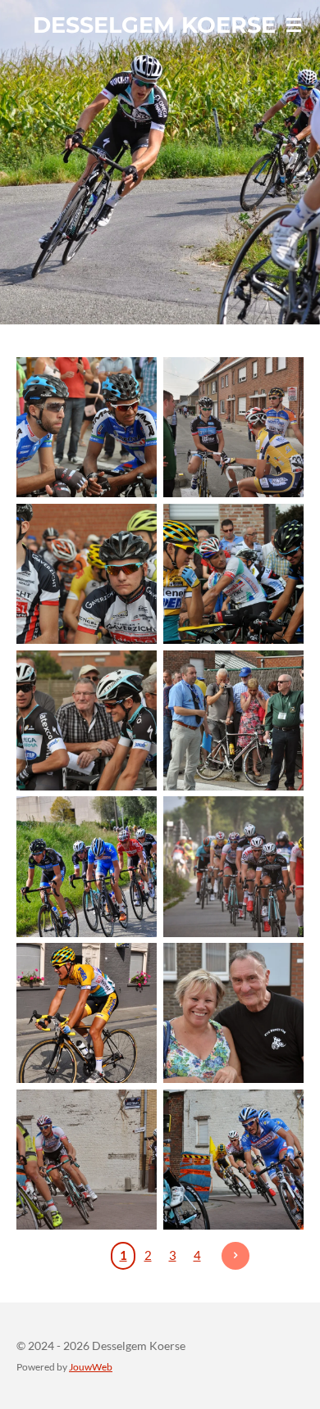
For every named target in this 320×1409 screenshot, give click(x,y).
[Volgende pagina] (235, 1256)
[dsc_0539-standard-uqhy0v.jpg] (86, 1013)
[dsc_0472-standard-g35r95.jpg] (86, 427)
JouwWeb (90, 1366)
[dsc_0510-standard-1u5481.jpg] (86, 867)
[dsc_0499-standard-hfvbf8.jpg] (233, 574)
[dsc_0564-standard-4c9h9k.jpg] (233, 1013)
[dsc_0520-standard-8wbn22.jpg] (233, 867)
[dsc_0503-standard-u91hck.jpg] (86, 720)
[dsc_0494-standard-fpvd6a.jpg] (86, 574)
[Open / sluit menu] (294, 24)
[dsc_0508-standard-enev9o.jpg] (233, 720)
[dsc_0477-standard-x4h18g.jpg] (233, 427)
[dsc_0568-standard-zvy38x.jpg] (86, 1159)
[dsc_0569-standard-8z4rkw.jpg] (233, 1159)
